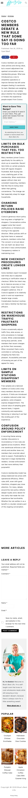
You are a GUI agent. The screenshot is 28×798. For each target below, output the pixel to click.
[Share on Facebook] (5, 57)
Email (4, 610)
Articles (11, 16)
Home (3, 16)
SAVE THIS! (14, 127)
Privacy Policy (14, 795)
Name (4, 603)
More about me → (14, 706)
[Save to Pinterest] (14, 57)
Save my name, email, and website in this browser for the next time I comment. (15, 622)
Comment (5, 574)
